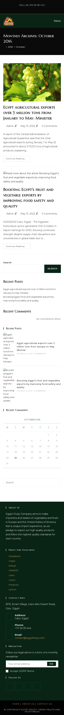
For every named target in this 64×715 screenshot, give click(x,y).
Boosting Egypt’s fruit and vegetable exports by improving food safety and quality (39, 384)
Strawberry (15, 556)
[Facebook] (19, 686)
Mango (12, 565)
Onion (12, 580)
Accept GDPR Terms (22, 671)
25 (15, 457)
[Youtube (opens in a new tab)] (41, 8)
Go (51, 664)
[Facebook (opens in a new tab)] (27, 8)
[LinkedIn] (37, 686)
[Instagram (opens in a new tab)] (30, 8)
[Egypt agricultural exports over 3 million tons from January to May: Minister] (8, 348)
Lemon (12, 589)
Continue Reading (18, 159)
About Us (28, 704)
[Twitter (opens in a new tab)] (23, 8)
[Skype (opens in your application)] (38, 8)
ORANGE (13, 570)
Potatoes (14, 584)
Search (7, 262)
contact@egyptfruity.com (30, 637)
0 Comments (49, 126)
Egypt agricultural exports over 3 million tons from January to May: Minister (29, 113)
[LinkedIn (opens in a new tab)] (34, 8)
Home (15, 704)
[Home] (4, 47)
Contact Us (44, 704)
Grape (12, 561)
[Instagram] (28, 686)
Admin (10, 126)
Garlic (12, 575)
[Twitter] (10, 686)
